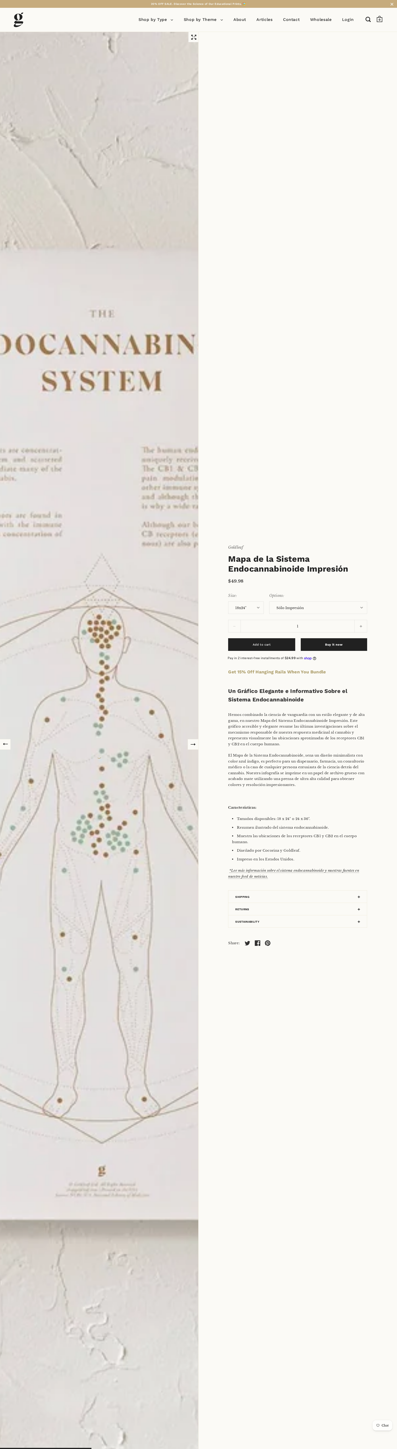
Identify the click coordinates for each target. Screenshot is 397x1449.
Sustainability (247, 921)
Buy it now (334, 644)
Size (231, 595)
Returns (242, 909)
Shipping (242, 897)
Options (276, 595)
